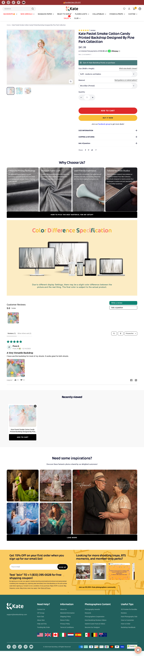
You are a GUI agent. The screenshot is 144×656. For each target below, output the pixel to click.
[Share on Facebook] (85, 150)
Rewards (88, 613)
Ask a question (117, 308)
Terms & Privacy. (46, 588)
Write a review (116, 303)
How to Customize (127, 620)
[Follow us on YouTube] (23, 2)
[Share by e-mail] (96, 150)
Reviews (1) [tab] (12, 333)
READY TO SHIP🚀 (64, 14)
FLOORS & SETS (81, 14)
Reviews (124, 613)
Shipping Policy (65, 616)
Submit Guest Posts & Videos (95, 624)
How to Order (125, 624)
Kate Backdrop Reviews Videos (95, 620)
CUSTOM (131, 14)
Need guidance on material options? (126, 80)
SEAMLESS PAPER (45, 14)
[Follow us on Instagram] (8, 2)
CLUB (76, 18)
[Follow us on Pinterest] (18, 2)
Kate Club (40, 616)
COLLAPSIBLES (98, 14)
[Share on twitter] (136, 380)
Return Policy (64, 620)
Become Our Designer (92, 627)
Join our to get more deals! (108, 124)
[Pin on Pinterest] (88, 150)
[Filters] (120, 333)
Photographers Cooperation (94, 616)
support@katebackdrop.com (17, 614)
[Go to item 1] (13, 318)
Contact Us (41, 609)
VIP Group (40, 613)
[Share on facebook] (131, 380)
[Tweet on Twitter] (92, 150)
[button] (84, 30)
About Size (41, 620)
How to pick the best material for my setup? (72, 215)
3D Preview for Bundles (129, 609)
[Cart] (134, 9)
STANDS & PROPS (116, 14)
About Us (63, 609)
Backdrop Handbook (128, 627)
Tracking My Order (43, 627)
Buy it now (108, 118)
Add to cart (22, 437)
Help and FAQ (42, 624)
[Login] (129, 9)
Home (9, 25)
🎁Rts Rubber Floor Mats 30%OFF (72, 2)
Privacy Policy (65, 624)
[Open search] (114, 333)
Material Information (67, 613)
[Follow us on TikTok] (13, 2)
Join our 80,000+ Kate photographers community (97, 587)
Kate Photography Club (129, 616)
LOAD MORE (72, 538)
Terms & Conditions (67, 627)
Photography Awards (92, 609)
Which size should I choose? (128, 68)
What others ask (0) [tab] (24, 333)
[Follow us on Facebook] (3, 2)
